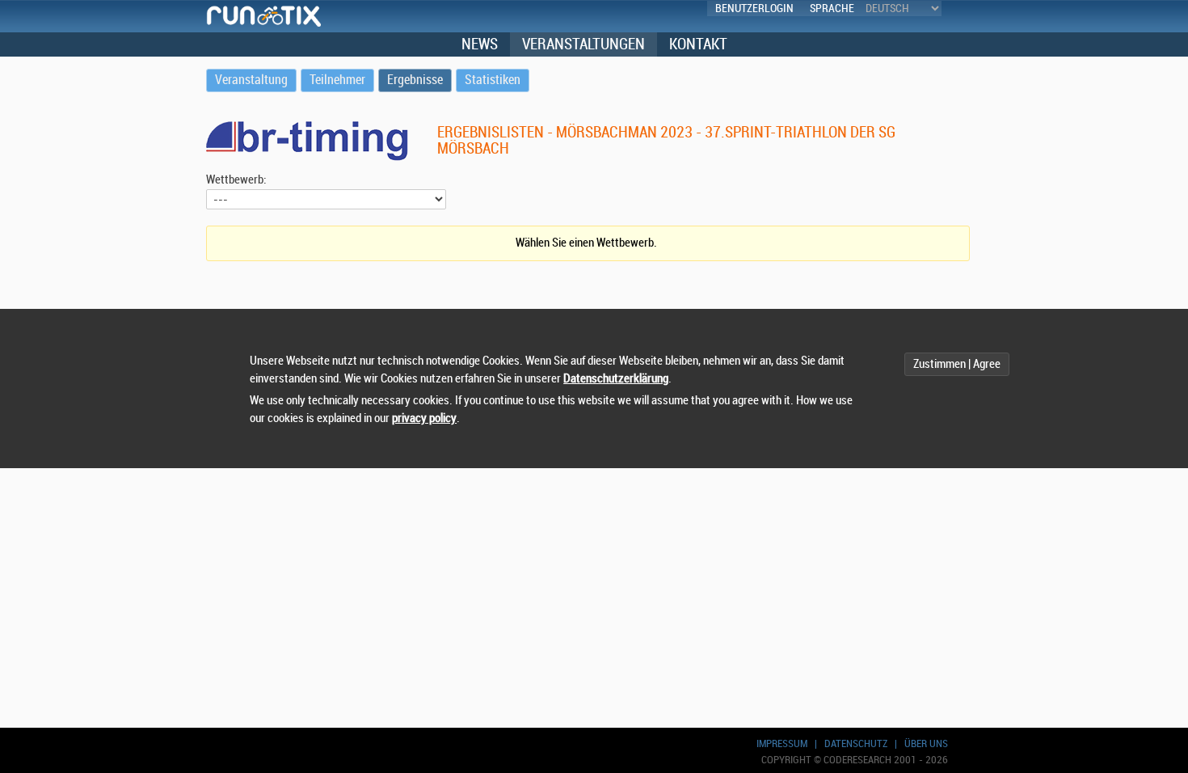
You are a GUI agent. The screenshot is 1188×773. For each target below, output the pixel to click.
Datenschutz (855, 743)
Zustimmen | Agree (957, 364)
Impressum (781, 743)
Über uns (926, 743)
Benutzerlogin (754, 8)
